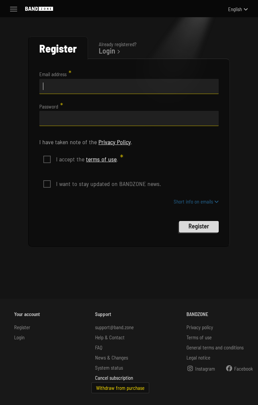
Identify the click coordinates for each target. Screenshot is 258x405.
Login (19, 337)
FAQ (98, 347)
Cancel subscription (114, 378)
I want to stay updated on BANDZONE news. (108, 183)
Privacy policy (199, 327)
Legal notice (198, 357)
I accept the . (87, 159)
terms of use (101, 159)
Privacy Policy (114, 142)
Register (22, 327)
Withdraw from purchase (120, 388)
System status (109, 368)
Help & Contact (110, 337)
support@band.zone (114, 327)
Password (48, 106)
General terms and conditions (215, 347)
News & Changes (111, 357)
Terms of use (199, 337)
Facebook (243, 369)
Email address (53, 74)
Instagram (204, 369)
